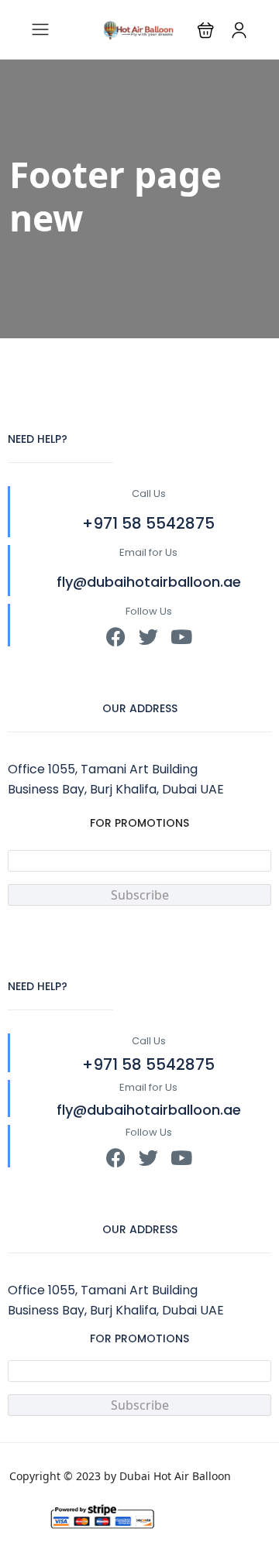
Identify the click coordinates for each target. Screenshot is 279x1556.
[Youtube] (181, 636)
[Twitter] (148, 636)
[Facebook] (116, 636)
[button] (206, 30)
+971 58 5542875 (148, 523)
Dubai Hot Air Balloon (175, 1476)
